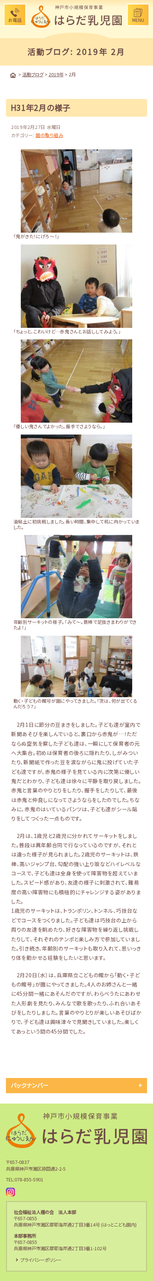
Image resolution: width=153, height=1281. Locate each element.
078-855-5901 (28, 1179)
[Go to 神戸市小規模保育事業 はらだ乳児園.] (13, 75)
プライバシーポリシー (40, 1260)
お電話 (15, 20)
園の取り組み (49, 135)
